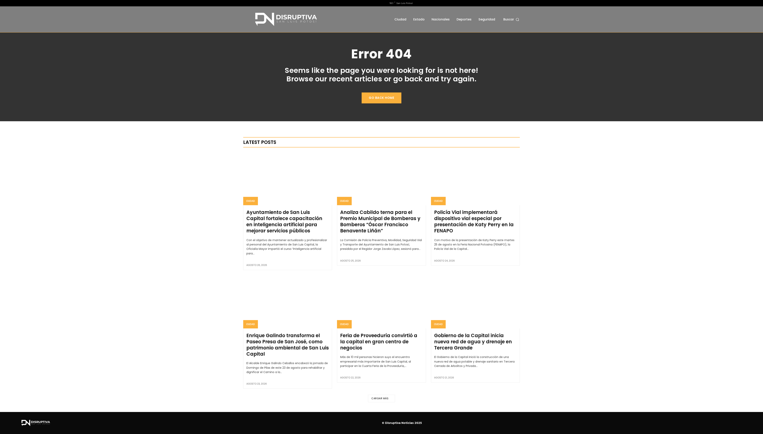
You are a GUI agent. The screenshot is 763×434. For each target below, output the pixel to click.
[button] (511, 19)
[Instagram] (252, 3)
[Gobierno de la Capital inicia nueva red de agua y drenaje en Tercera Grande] (475, 301)
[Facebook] (245, 3)
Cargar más (379, 398)
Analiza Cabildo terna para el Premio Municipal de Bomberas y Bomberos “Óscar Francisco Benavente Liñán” (380, 221)
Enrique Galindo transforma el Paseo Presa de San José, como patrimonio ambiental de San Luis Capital (287, 344)
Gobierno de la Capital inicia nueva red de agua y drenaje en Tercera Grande (473, 341)
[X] (258, 3)
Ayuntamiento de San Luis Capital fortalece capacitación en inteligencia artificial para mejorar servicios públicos (284, 221)
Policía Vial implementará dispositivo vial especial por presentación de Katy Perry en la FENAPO (474, 221)
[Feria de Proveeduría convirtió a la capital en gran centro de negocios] (381, 301)
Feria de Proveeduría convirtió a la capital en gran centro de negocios (378, 341)
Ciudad (250, 201)
